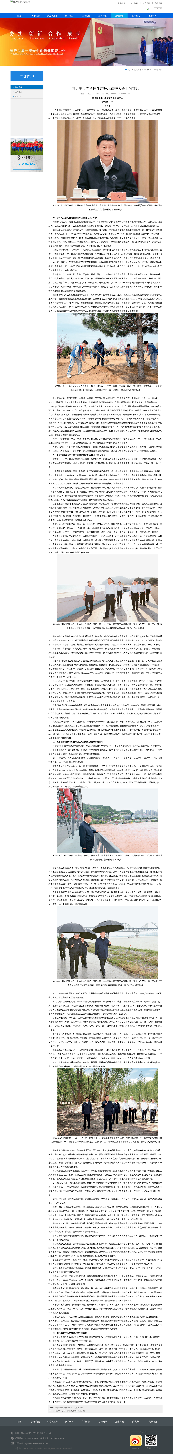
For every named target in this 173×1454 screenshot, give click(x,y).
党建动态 (18, 96)
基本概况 (18, 91)
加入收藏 (158, 3)
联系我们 (136, 15)
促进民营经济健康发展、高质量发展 (69, 1407)
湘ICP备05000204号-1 (33, 1448)
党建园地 (119, 15)
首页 (19, 15)
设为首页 (146, 3)
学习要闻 (18, 87)
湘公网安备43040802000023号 (58, 1448)
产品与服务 (52, 15)
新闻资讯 (102, 15)
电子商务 (153, 15)
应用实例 (86, 15)
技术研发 (69, 15)
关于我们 (36, 15)
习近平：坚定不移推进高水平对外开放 (70, 1410)
